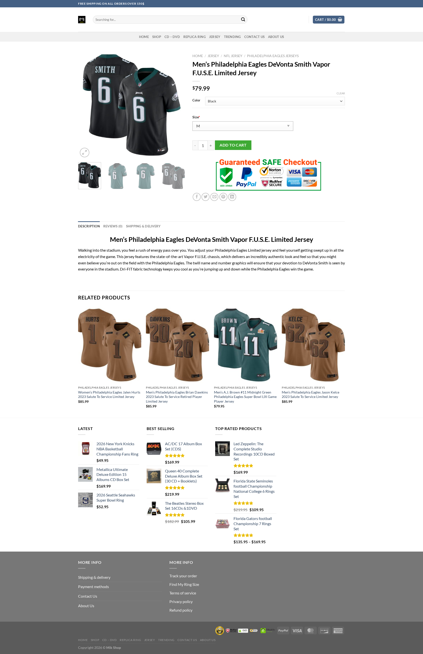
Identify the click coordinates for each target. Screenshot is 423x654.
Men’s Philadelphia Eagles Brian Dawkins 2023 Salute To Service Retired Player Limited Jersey (177, 396)
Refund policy (180, 610)
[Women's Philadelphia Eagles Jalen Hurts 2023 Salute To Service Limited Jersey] (109, 345)
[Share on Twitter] (205, 197)
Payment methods (93, 586)
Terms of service (182, 593)
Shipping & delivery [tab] (143, 226)
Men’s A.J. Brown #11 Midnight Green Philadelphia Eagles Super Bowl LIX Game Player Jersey (245, 396)
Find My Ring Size (184, 584)
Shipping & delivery (94, 577)
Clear (341, 93)
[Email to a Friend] (214, 197)
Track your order (183, 575)
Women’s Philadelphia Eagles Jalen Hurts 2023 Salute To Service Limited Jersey (109, 394)
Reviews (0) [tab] (113, 226)
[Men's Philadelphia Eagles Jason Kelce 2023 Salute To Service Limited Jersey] (313, 345)
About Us (276, 37)
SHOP (156, 37)
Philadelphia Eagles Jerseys (273, 56)
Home (197, 56)
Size (196, 117)
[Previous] (86, 105)
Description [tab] (89, 226)
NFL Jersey (233, 56)
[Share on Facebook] (197, 197)
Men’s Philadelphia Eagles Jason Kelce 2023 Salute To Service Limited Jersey (310, 394)
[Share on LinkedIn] (232, 197)
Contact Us (87, 596)
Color (196, 100)
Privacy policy (181, 601)
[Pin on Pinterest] (223, 197)
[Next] (176, 105)
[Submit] (243, 19)
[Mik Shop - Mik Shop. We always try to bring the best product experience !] (81, 19)
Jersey (215, 37)
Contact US (254, 37)
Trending (232, 37)
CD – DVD (172, 37)
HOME (144, 37)
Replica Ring (194, 37)
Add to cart (233, 145)
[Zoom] (84, 152)
